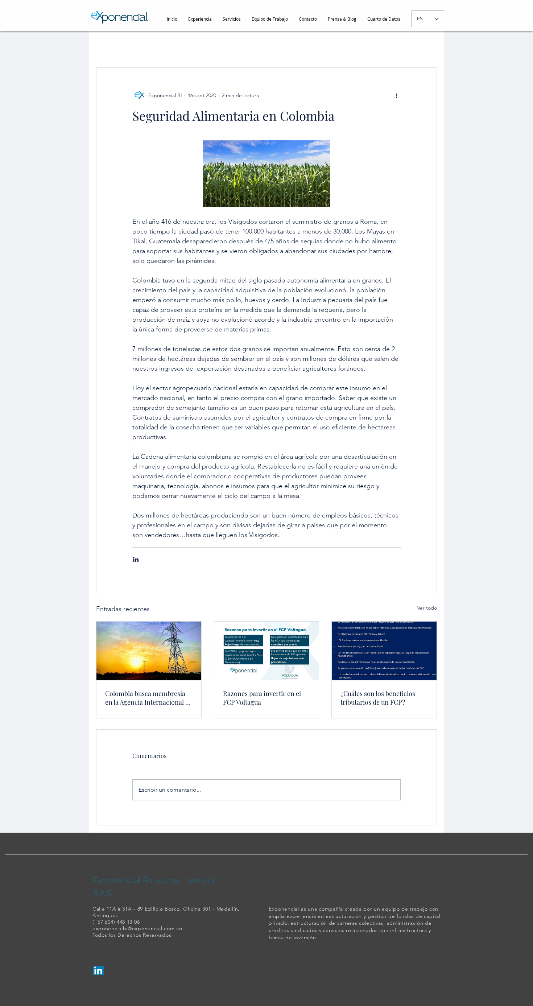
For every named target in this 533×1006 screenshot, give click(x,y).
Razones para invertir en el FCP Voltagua (262, 697)
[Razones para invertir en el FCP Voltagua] (266, 651)
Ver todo (427, 608)
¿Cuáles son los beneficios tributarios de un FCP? (377, 697)
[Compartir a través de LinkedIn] (135, 559)
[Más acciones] (396, 95)
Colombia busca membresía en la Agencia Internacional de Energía (148, 697)
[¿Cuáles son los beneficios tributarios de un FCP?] (384, 651)
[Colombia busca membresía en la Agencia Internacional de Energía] (148, 651)
